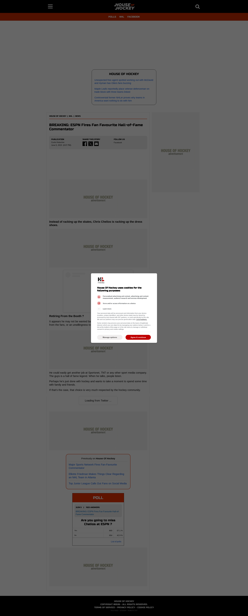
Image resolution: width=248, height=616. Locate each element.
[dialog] (124, 308)
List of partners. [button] (141, 319)
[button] (124, 309)
